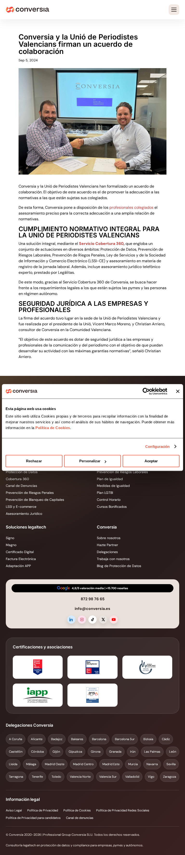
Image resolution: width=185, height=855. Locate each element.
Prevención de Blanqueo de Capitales (35, 499)
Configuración (157, 446)
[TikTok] (92, 619)
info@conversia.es (92, 608)
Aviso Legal (14, 810)
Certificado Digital (20, 552)
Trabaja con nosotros (113, 559)
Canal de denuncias (79, 818)
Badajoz (56, 739)
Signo (10, 538)
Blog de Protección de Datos (119, 566)
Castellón (15, 752)
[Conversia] (27, 10)
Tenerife (37, 777)
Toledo (56, 777)
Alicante (36, 739)
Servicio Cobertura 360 (101, 243)
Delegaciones (107, 552)
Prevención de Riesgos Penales (30, 492)
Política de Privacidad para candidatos (33, 818)
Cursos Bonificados (112, 506)
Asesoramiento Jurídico (24, 513)
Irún (132, 752)
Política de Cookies (52, 428)
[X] (103, 619)
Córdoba (37, 752)
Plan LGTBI (105, 492)
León (172, 752)
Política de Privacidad (42, 810)
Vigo (151, 777)
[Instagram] (82, 619)
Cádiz (166, 739)
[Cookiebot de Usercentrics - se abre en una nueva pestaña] (146, 391)
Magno (11, 545)
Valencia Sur (108, 777)
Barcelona (99, 739)
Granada (115, 752)
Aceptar (151, 461)
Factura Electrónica (21, 559)
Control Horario (108, 499)
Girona (95, 752)
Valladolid (132, 777)
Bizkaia (148, 739)
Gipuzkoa (75, 752)
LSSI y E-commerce (21, 506)
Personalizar (89, 461)
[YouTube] (114, 619)
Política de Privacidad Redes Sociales (122, 810)
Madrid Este (110, 764)
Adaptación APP (18, 566)
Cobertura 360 (17, 479)
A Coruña (15, 739)
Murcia (133, 764)
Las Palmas (152, 752)
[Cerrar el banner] (177, 391)
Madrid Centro (83, 764)
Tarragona (16, 777)
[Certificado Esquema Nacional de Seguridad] (92, 695)
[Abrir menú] (174, 9)
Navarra (152, 764)
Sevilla (171, 764)
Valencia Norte (80, 777)
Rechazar (34, 461)
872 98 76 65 (93, 598)
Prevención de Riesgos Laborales (122, 472)
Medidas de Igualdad (113, 485)
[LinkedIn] (71, 619)
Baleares (77, 739)
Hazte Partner (107, 545)
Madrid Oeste (54, 764)
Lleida (13, 764)
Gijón (56, 752)
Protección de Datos (22, 472)
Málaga (31, 764)
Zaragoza (169, 777)
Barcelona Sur (125, 739)
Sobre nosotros (108, 538)
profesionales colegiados (131, 207)
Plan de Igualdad (110, 479)
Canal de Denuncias (21, 485)
